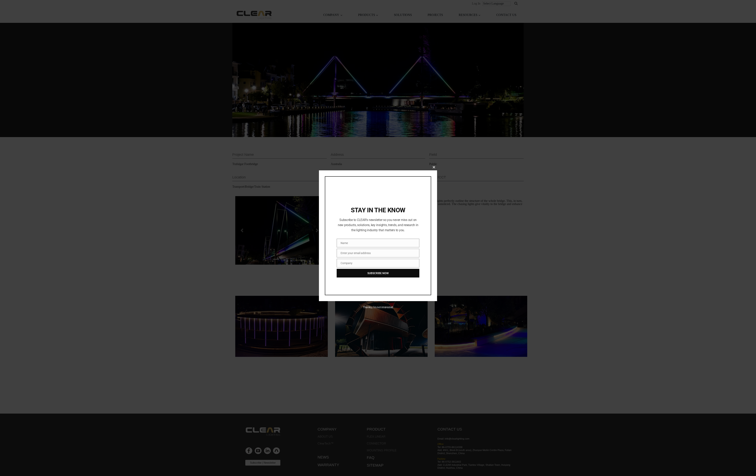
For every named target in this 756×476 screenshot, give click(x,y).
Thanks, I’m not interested (378, 307)
